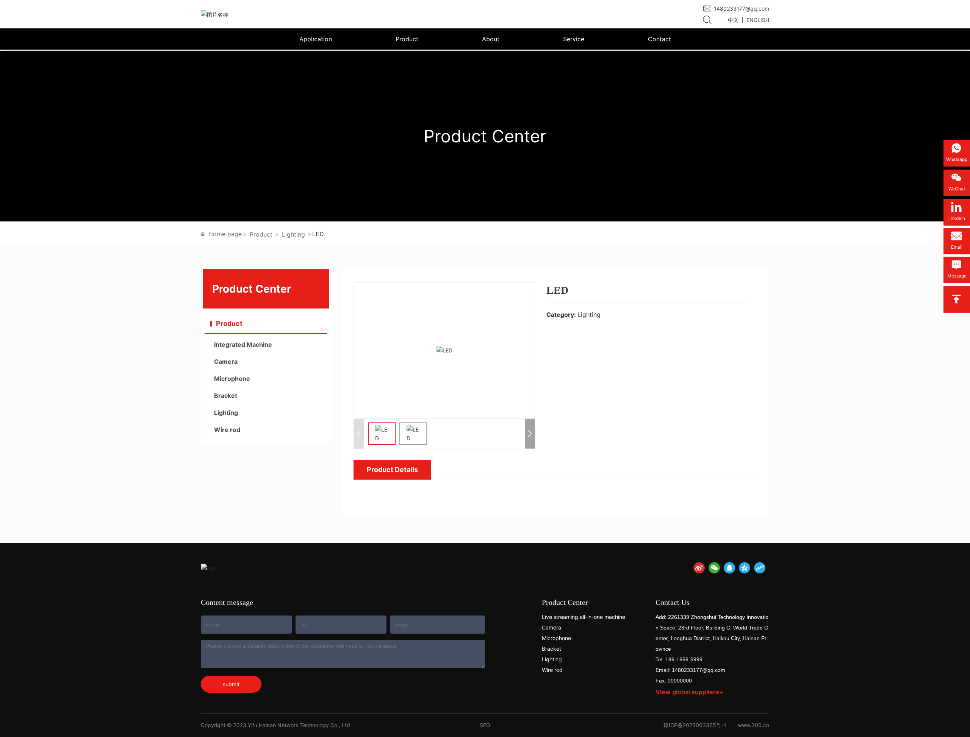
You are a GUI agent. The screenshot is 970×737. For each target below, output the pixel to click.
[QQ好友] (729, 567)
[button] (530, 434)
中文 (733, 20)
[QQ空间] (744, 567)
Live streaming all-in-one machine (583, 617)
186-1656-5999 (683, 659)
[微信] (714, 567)
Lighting (293, 234)
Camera (551, 627)
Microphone (556, 638)
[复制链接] (759, 567)
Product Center (565, 602)
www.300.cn (753, 725)
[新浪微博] (699, 567)
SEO (485, 725)
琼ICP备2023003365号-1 (694, 725)
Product (261, 234)
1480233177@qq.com (741, 8)
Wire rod (552, 670)
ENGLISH (757, 20)
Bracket (551, 648)
